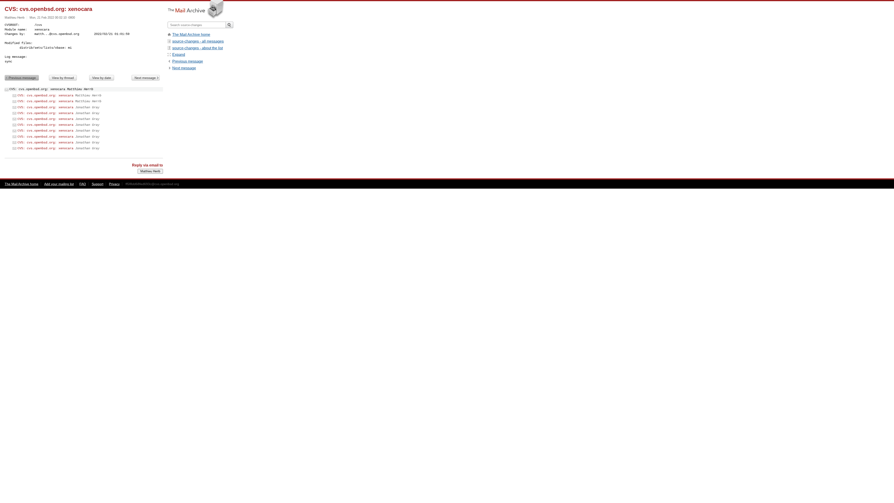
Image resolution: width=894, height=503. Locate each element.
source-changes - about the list (197, 48)
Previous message (22, 78)
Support (97, 184)
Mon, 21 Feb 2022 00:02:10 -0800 (52, 17)
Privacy (114, 184)
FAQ (82, 184)
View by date (101, 78)
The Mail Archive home (191, 35)
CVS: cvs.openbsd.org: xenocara (45, 95)
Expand (178, 55)
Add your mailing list (59, 184)
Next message (145, 78)
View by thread (63, 78)
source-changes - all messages (198, 41)
